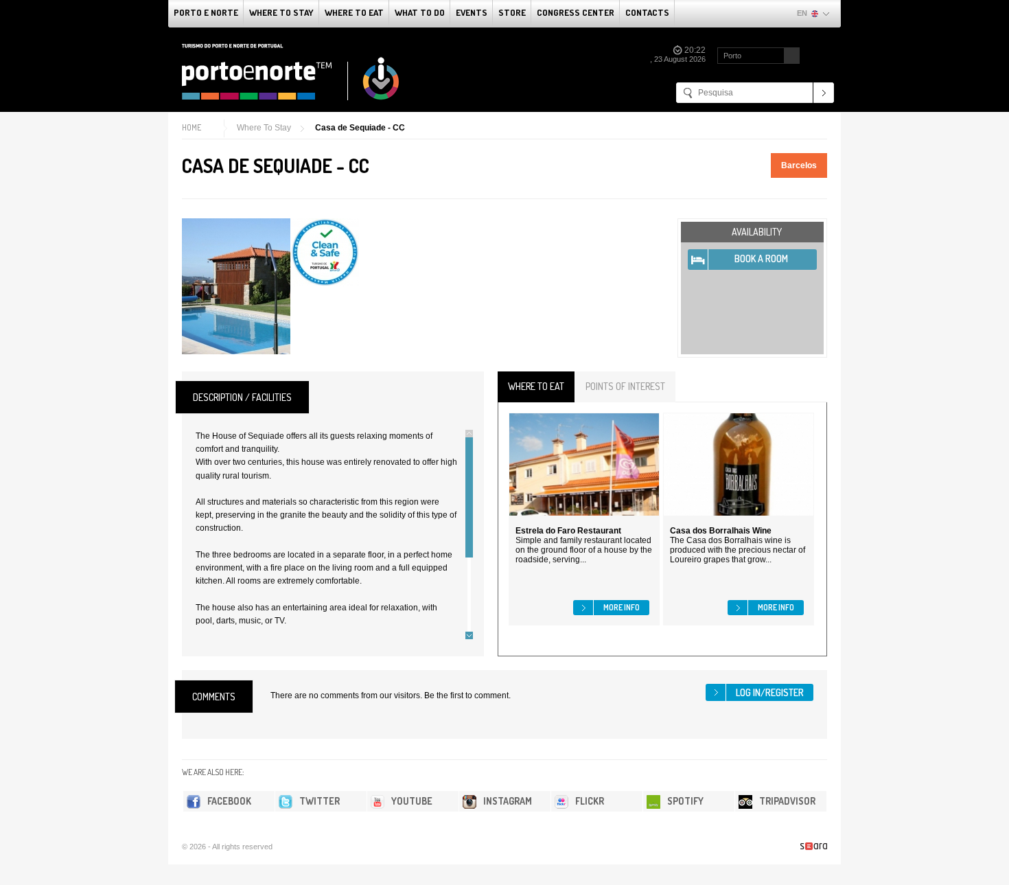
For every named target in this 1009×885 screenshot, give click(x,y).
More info (621, 607)
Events (471, 12)
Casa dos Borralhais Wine (721, 531)
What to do (420, 12)
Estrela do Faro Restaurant (568, 531)
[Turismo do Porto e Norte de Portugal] (291, 72)
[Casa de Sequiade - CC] (236, 286)
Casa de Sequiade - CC (360, 128)
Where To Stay (281, 12)
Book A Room (761, 258)
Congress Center (575, 12)
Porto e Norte (206, 12)
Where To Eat (354, 12)
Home (191, 127)
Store (512, 12)
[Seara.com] (813, 846)
